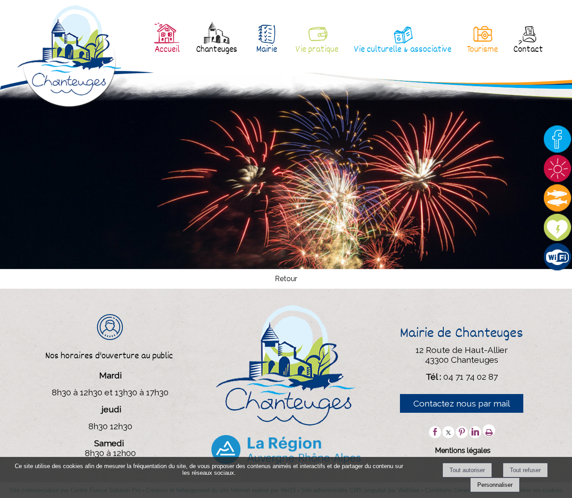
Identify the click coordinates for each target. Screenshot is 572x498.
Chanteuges (216, 50)
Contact (528, 50)
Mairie (266, 50)
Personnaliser (495, 484)
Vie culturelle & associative (402, 50)
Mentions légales (463, 450)
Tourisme (482, 50)
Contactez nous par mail (461, 403)
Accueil (167, 50)
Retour (286, 278)
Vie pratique (316, 50)
